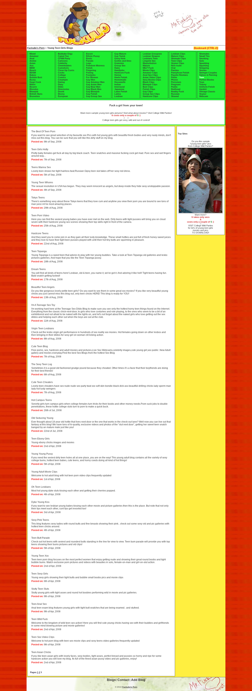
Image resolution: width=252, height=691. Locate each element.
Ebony (61, 94)
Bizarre (33, 87)
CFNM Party (64, 58)
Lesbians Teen (150, 58)
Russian (175, 94)
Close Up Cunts (66, 70)
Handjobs (119, 70)
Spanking (204, 63)
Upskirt (203, 89)
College (62, 75)
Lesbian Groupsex (152, 54)
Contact (123, 680)
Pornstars (176, 82)
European (63, 96)
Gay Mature (120, 54)
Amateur (34, 56)
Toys (201, 82)
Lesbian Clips (178, 54)
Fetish (89, 68)
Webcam (203, 96)
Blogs (111, 680)
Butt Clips (148, 87)
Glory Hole (119, 58)
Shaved (175, 96)
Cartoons (63, 61)
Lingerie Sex (149, 61)
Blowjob (34, 91)
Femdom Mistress (95, 65)
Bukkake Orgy (65, 54)
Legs (88, 63)
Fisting (89, 72)
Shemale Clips (178, 58)
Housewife (119, 82)
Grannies (119, 63)
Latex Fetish (120, 91)
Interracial (119, 87)
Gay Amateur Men (95, 82)
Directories (63, 89)
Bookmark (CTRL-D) (206, 48)
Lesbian (118, 96)
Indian (117, 84)
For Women (92, 77)
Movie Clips (149, 70)
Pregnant (176, 84)
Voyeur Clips (177, 63)
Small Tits (204, 56)
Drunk (61, 91)
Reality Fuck (177, 91)
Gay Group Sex (94, 96)
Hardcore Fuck (122, 72)
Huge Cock (35, 82)
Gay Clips (148, 91)
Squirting (204, 65)
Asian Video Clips (152, 77)
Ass (31, 65)
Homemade (120, 80)
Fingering (91, 70)
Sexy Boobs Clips (152, 80)
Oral (173, 68)
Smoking (203, 58)
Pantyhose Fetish (180, 72)
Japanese (119, 89)
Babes (33, 75)
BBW (32, 68)
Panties (175, 70)
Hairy (117, 68)
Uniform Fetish (207, 87)
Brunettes (35, 96)
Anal (32, 58)
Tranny (202, 84)
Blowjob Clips (150, 84)
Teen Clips (176, 61)
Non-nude (176, 65)
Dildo (60, 87)
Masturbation (150, 63)
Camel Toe (63, 56)
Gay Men (90, 80)
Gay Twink (119, 56)
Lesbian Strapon (151, 56)
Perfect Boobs (206, 80)
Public (174, 87)
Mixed (33, 54)
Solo (201, 61)
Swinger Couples (208, 72)
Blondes (34, 89)
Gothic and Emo (122, 61)
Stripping (204, 68)
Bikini (32, 84)
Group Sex (119, 65)
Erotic (89, 58)
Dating (61, 82)
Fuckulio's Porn (35, 48)
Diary (60, 84)
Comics (62, 77)
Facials (89, 61)
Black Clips (148, 82)
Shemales (204, 54)
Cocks (61, 72)
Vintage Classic (207, 91)
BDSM (33, 72)
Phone (174, 80)
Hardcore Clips (150, 96)
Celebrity (62, 63)
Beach (33, 70)
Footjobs (90, 75)
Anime (33, 61)
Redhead (175, 89)
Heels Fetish (120, 77)
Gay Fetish (91, 94)
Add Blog (138, 680)
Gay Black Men (93, 89)
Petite (174, 77)
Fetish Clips (149, 89)
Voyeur (202, 94)
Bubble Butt (36, 77)
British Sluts (36, 94)
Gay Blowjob (92, 91)
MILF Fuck (148, 68)
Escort (89, 54)
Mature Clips (177, 56)
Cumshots (63, 68)
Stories (203, 70)
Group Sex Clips (151, 94)
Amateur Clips (150, 72)
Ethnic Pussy (93, 56)
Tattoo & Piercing (208, 75)
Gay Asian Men (94, 84)
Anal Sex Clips (150, 75)
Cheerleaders (64, 65)
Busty (33, 80)
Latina (117, 94)
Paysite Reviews (179, 75)
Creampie (63, 80)
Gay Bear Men (93, 87)
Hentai (117, 75)
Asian (32, 63)
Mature (146, 65)
